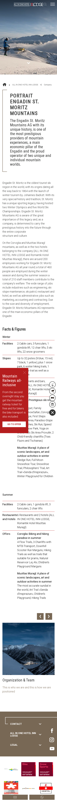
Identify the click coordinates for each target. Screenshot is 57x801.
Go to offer (14, 424)
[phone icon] (42, 797)
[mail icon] (15, 797)
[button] (40, 616)
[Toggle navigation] (52, 4)
